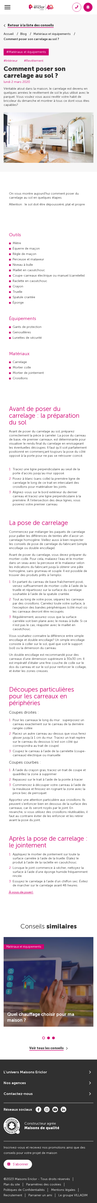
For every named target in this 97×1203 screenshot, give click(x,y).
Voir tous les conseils (46, 1048)
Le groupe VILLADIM (73, 1195)
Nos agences (15, 1083)
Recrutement (13, 1195)
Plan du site (12, 1184)
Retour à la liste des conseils (31, 25)
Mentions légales (63, 1190)
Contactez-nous (18, 1094)
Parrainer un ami (40, 1195)
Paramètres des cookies (43, 1184)
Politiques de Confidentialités (24, 1190)
